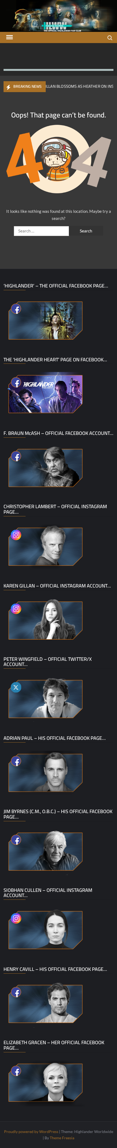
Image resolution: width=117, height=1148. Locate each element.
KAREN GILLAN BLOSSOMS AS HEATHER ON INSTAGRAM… (65, 86)
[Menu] (9, 37)
